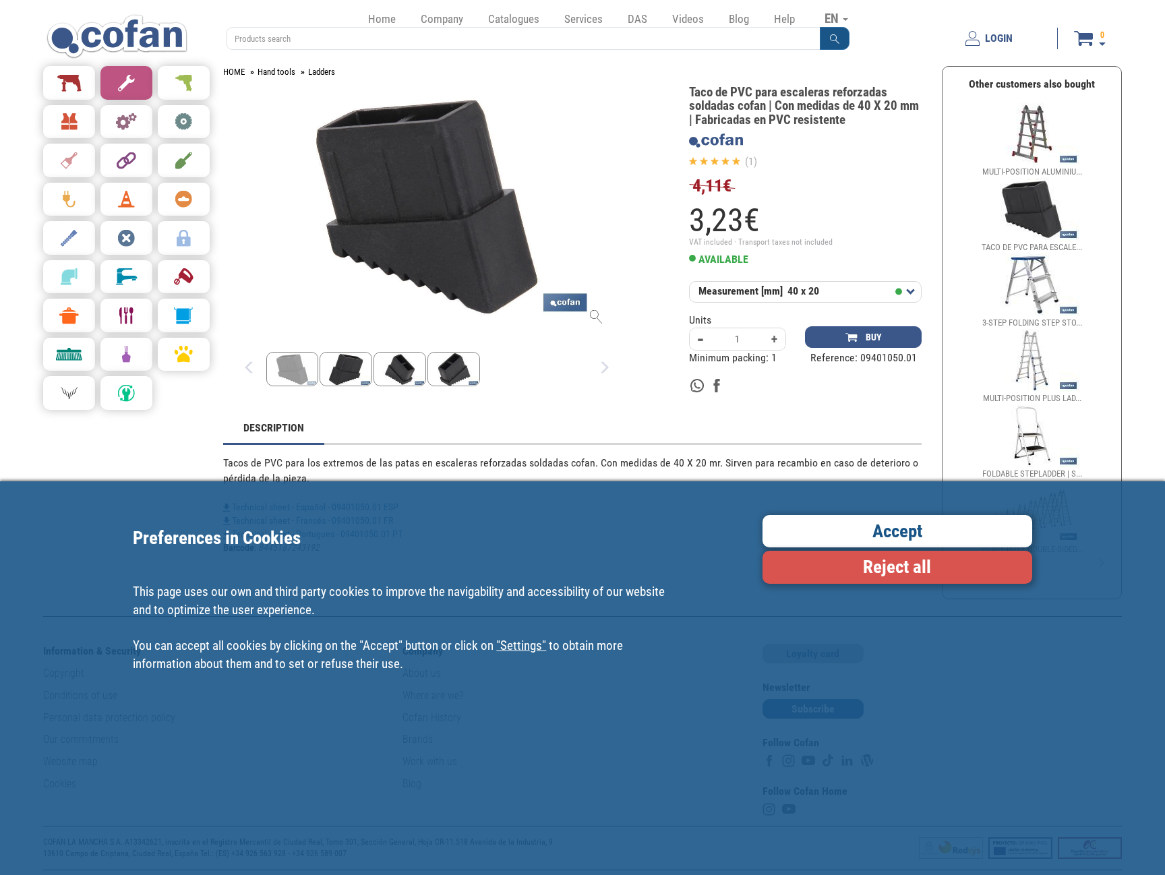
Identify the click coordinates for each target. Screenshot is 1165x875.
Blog (739, 19)
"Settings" (521, 645)
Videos (688, 19)
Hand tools (276, 72)
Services (583, 19)
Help (784, 19)
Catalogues (513, 19)
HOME (234, 72)
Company (442, 19)
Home (382, 19)
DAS (637, 19)
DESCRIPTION (273, 427)
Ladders (321, 72)
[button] (834, 38)
